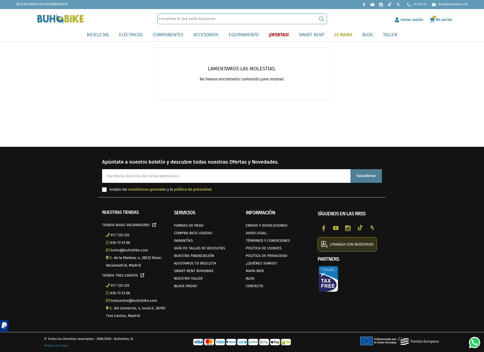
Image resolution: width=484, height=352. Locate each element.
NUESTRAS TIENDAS (120, 212)
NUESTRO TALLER (188, 278)
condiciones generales (147, 189)
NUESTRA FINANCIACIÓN (194, 255)
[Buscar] (321, 19)
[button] (4, 326)
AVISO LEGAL (256, 233)
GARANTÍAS (183, 240)
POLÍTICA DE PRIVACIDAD (266, 255)
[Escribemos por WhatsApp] (472, 340)
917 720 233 (417, 4)
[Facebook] (364, 4)
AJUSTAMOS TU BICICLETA (195, 263)
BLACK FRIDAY (185, 286)
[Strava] (398, 4)
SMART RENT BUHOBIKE (194, 271)
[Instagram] (381, 4)
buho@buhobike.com (450, 4)
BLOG (250, 278)
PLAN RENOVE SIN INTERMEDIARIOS (43, 4)
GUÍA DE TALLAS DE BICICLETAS (199, 248)
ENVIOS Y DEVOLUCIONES (266, 225)
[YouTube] (372, 4)
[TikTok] (389, 4)
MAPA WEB (255, 271)
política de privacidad (192, 189)
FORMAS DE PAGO (188, 225)
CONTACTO (254, 286)
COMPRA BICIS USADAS (193, 233)
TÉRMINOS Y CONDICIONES (268, 240)
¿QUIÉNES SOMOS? (261, 263)
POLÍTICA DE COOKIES (264, 248)
